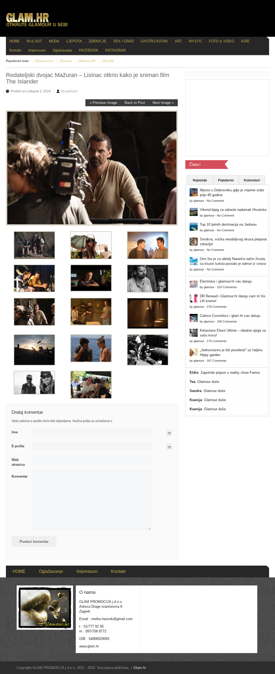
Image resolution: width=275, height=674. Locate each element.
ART (178, 41)
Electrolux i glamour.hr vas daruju (226, 281)
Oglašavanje (62, 50)
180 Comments (227, 321)
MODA (54, 41)
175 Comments (217, 341)
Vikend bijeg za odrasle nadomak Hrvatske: (233, 210)
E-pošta (18, 446)
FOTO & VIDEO (221, 41)
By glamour (69, 91)
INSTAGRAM (115, 50)
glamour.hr (87, 61)
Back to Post (135, 103)
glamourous (44, 61)
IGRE (245, 41)
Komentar (20, 476)
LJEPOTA (74, 41)
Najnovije (200, 180)
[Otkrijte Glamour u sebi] (37, 26)
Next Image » (163, 103)
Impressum (37, 50)
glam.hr (108, 61)
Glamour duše (208, 382)
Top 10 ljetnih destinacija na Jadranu (228, 224)
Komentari (252, 180)
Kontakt (15, 50)
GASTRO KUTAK (154, 41)
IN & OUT (34, 41)
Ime (15, 432)
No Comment (215, 200)
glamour (65, 61)
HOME (14, 41)
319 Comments (227, 287)
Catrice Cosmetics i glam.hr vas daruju (230, 316)
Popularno (226, 180)
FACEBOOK (88, 50)
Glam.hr (138, 668)
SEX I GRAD (123, 41)
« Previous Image (103, 103)
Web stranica (18, 462)
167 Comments (217, 360)
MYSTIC (195, 41)
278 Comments (217, 306)
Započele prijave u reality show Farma (230, 373)
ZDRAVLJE (97, 41)
